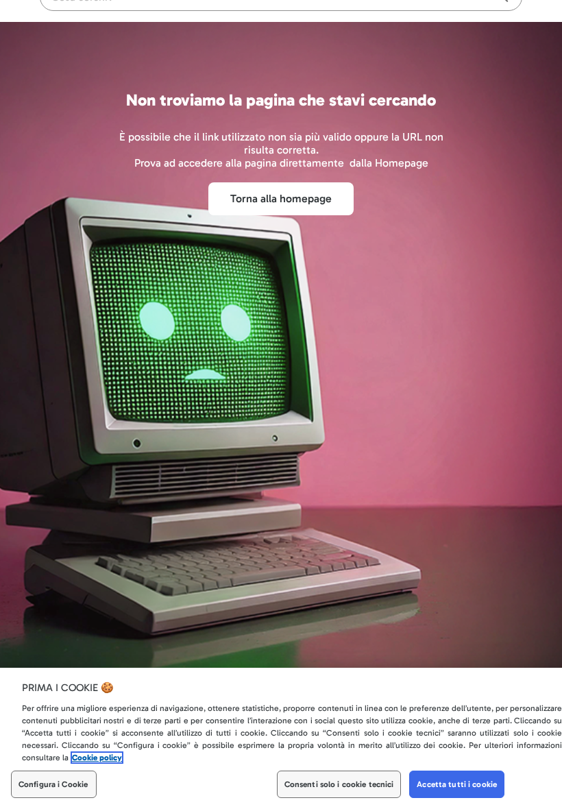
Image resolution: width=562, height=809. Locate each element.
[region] (281, 738)
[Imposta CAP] (455, 18)
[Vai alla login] (507, 18)
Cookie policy (97, 757)
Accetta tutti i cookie (457, 784)
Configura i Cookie (53, 784)
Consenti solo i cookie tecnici (339, 784)
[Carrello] (480, 18)
